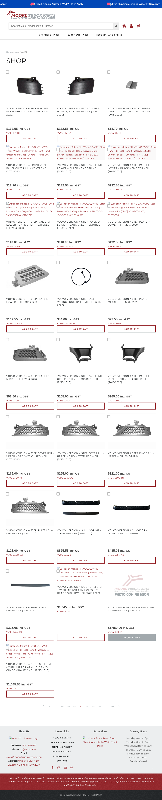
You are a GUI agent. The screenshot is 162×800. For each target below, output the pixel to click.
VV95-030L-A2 (80, 234)
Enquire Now (132, 637)
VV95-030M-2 (29, 388)
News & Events (62, 738)
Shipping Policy (62, 747)
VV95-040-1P (131, 619)
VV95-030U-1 (80, 388)
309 (68, 706)
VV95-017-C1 (129, 120)
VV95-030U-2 (131, 388)
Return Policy (62, 756)
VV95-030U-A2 (80, 465)
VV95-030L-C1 (131, 234)
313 (93, 706)
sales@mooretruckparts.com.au (24, 757)
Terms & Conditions (62, 742)
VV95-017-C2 (27, 177)
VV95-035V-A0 (127, 542)
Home (9, 52)
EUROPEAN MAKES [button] (78, 35)
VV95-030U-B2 (29, 542)
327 (112, 706)
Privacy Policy (62, 751)
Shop (15, 52)
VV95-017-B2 (78, 120)
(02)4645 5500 (27, 749)
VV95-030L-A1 (29, 234)
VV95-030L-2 (131, 177)
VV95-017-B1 (27, 120)
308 (62, 706)
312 (87, 706)
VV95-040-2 (29, 676)
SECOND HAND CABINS (110, 35)
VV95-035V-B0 (26, 619)
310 (74, 706)
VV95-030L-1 (80, 177)
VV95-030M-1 (131, 311)
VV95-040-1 (80, 599)
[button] (153, 768)
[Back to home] (31, 15)
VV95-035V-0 (79, 542)
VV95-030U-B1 (131, 465)
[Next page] (119, 706)
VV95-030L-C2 (29, 311)
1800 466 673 (28, 745)
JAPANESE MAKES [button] (49, 35)
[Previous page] (43, 706)
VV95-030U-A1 (30, 465)
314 (100, 706)
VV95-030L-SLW (80, 311)
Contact (62, 761)
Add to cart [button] (30, 138)
